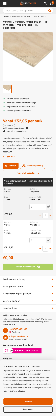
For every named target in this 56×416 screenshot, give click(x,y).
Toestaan (28, 401)
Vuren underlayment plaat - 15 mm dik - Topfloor (29, 16)
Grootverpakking (35, 165)
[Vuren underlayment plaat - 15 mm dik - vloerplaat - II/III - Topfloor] (28, 56)
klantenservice (9, 324)
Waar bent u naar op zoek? (49, 10)
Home (6, 16)
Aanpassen (28, 409)
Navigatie (5, 3)
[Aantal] (45, 215)
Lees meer (10, 156)
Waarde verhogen (50, 215)
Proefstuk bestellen (26, 173)
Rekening (45, 3)
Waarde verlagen (40, 215)
